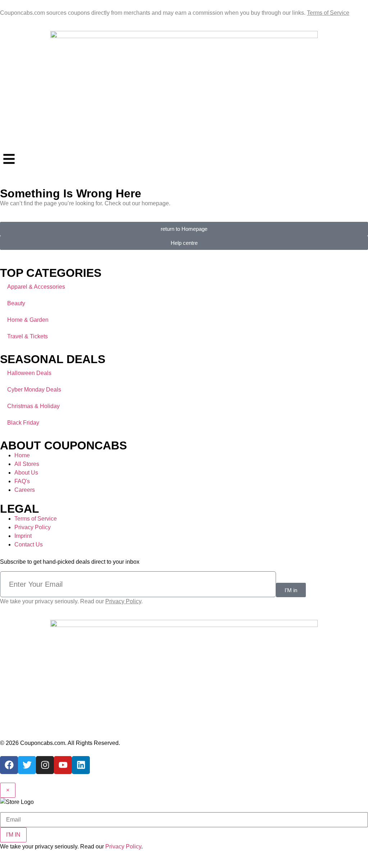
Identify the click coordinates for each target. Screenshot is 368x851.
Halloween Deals (29, 373)
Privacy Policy (123, 846)
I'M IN (13, 835)
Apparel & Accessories (36, 287)
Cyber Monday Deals (34, 389)
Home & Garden (28, 320)
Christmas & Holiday (33, 406)
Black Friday (23, 423)
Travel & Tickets (27, 336)
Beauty (16, 303)
